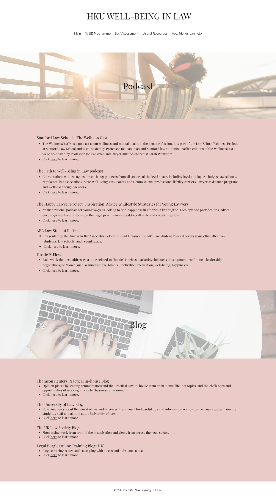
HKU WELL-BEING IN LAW (139, 16)
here (53, 159)
